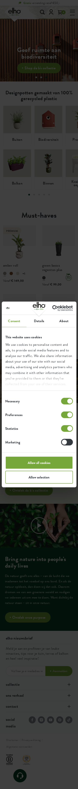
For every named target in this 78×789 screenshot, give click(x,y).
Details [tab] (39, 320)
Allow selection (39, 477)
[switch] (67, 414)
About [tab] (63, 320)
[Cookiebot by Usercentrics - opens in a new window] (55, 308)
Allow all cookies (39, 462)
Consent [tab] (14, 320)
